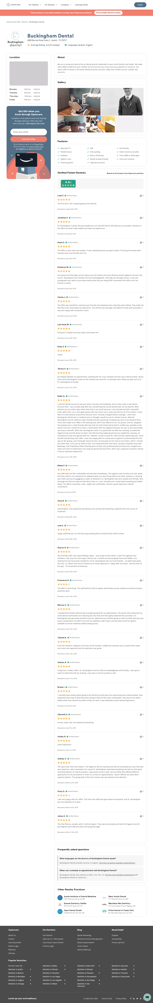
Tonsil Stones (82, 946)
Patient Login (13, 946)
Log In (140, 5)
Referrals (12, 950)
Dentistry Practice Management (90, 939)
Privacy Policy (39, 144)
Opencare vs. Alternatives (53, 939)
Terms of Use (106, 998)
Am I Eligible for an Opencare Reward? (29, 149)
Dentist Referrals (84, 950)
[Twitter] (137, 998)
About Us (12, 935)
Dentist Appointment (85, 942)
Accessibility (117, 939)
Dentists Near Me (13, 22)
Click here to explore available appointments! (117, 863)
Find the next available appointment (119, 875)
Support (115, 935)
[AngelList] (140, 998)
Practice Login (48, 946)
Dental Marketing (84, 935)
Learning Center (14, 942)
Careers (11, 939)
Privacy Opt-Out (118, 942)
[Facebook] (130, 998)
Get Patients (47, 935)
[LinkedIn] (134, 998)
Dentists (24, 22)
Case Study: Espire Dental (53, 942)
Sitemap (11, 953)
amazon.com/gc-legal (36, 147)
